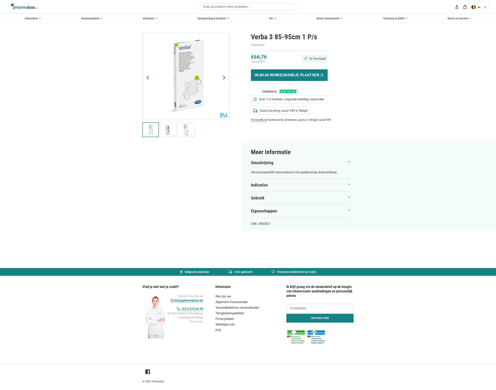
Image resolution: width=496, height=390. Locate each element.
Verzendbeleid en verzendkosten (237, 307)
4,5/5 (313, 271)
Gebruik (257, 198)
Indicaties (259, 185)
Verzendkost (259, 120)
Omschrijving (262, 162)
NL (479, 7)
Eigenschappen (264, 211)
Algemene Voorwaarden (231, 302)
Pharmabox (158, 381)
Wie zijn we (223, 296)
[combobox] (248, 6)
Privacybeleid (224, 319)
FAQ (218, 330)
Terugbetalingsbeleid (229, 313)
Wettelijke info (225, 324)
